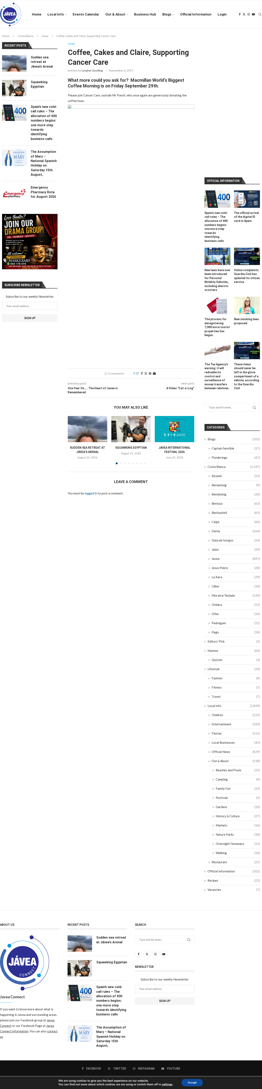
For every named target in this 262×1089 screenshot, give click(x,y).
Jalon (236, 470)
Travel (236, 617)
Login (222, 14)
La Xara (236, 497)
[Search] (260, 14)
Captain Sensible (236, 368)
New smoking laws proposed (246, 241)
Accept (192, 1083)
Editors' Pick (234, 562)
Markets (238, 745)
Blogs (166, 14)
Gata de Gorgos (236, 460)
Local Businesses (236, 663)
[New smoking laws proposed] (247, 225)
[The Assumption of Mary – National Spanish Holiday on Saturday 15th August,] (14, 158)
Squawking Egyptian (131, 447)
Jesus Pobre (236, 488)
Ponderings (236, 378)
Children (236, 635)
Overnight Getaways (238, 764)
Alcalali (236, 396)
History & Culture (238, 736)
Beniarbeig (236, 405)
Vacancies (234, 810)
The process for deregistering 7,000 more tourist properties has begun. (217, 247)
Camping (238, 699)
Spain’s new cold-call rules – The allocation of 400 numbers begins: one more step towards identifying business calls (216, 147)
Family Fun (238, 709)
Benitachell (236, 433)
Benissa (236, 424)
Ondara (236, 525)
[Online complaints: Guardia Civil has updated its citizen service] (247, 176)
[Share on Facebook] (142, 373)
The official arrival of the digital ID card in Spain (246, 137)
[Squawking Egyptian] (131, 429)
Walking (238, 773)
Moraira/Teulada (236, 516)
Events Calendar (86, 14)
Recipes (234, 801)
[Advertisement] (131, 333)
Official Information (195, 14)
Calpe (236, 442)
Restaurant (236, 782)
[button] (73, 440)
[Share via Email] (154, 373)
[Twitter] (244, 14)
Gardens (238, 727)
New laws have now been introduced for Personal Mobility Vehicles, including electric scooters (217, 200)
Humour (234, 571)
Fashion (236, 598)
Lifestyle (234, 589)
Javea (44, 36)
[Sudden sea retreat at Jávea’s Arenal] (87, 429)
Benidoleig (236, 414)
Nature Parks (238, 755)
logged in (91, 493)
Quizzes (236, 580)
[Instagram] (248, 14)
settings (167, 1084)
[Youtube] (253, 14)
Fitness (236, 607)
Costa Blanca (25, 36)
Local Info (55, 14)
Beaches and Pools (238, 690)
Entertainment (236, 644)
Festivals (238, 718)
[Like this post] (137, 373)
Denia (236, 451)
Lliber (236, 506)
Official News (236, 672)
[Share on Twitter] (145, 373)
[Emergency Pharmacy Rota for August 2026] (14, 193)
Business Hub (145, 14)
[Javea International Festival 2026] (174, 429)
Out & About (115, 14)
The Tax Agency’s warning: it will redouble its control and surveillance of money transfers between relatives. (216, 296)
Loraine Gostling (92, 70)
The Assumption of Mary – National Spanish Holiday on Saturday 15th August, (44, 163)
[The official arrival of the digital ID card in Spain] (247, 119)
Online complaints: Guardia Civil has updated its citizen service (247, 196)
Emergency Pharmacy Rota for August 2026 (43, 192)
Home (36, 14)
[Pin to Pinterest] (150, 373)
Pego (236, 552)
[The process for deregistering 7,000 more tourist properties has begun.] (217, 225)
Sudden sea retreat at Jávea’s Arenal (42, 61)
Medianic (173, 1003)
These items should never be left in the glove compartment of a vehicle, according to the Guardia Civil (246, 296)
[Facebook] (240, 14)
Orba (236, 534)
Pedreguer (236, 543)
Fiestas (236, 653)
